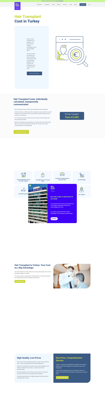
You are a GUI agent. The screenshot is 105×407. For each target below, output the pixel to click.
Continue (54, 218)
